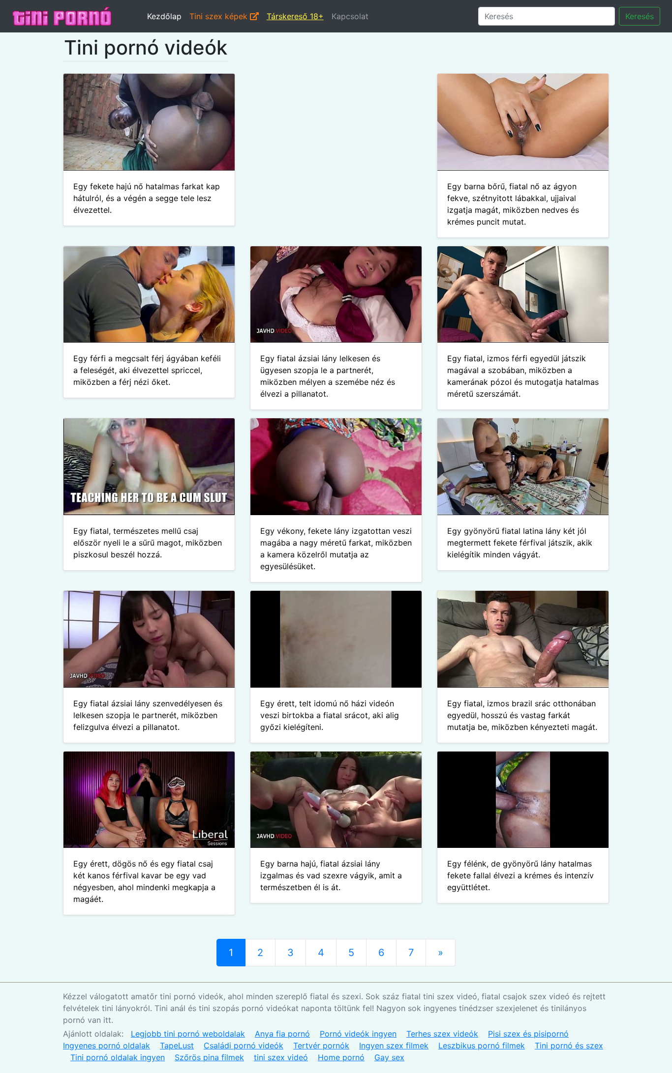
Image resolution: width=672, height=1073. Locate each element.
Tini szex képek (219, 16)
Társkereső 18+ (295, 16)
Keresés (639, 16)
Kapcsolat (350, 16)
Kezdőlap (164, 16)
